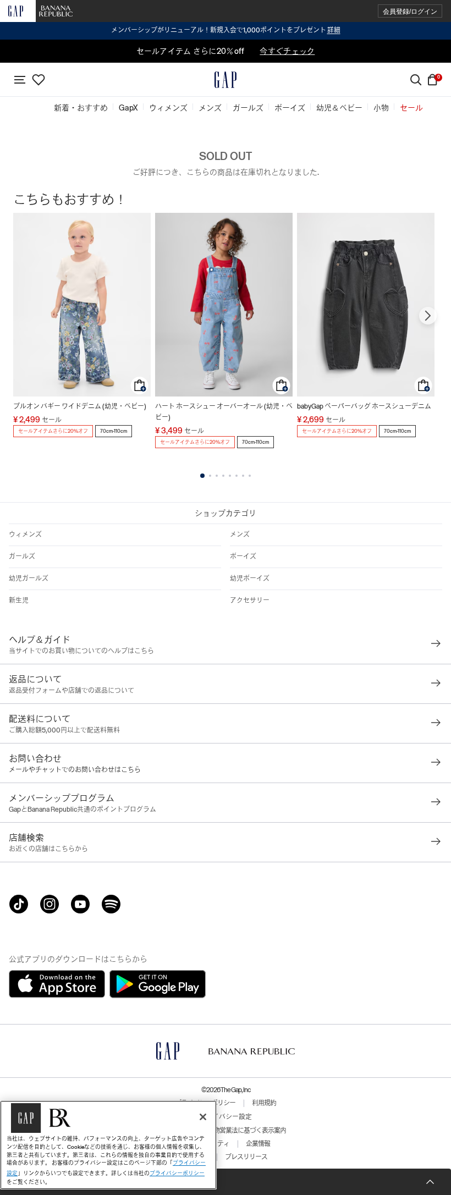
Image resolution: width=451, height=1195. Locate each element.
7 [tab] (243, 476)
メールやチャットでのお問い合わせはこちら (75, 770)
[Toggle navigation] (19, 79)
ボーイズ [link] (289, 107)
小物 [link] (381, 107)
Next (428, 315)
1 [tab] (202, 475)
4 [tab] (223, 476)
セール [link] (411, 107)
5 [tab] (230, 476)
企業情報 (258, 1144)
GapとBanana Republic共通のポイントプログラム (82, 809)
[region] (108, 1145)
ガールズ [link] (248, 107)
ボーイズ (243, 556)
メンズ (240, 534)
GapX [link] (128, 107)
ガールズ (22, 556)
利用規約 (264, 1103)
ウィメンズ (25, 534)
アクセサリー (250, 600)
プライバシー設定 (225, 1117)
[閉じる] (203, 1117)
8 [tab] (250, 476)
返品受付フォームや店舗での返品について (71, 691)
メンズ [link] (210, 107)
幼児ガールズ (28, 578)
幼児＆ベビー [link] (339, 107)
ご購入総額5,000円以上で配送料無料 (64, 730)
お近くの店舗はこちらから (48, 849)
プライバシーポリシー (177, 1173)
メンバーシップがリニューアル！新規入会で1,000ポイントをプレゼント (225, 30)
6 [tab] (236, 476)
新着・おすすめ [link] (81, 107)
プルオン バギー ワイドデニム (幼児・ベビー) (79, 406)
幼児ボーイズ (250, 578)
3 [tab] (217, 476)
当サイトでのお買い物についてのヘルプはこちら (81, 651)
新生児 (19, 600)
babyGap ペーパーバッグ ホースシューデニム (364, 406)
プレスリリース (246, 1157)
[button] (410, 11)
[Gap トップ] (226, 79)
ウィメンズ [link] (168, 107)
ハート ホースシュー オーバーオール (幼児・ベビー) (224, 412)
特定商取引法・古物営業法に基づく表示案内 (225, 1131)
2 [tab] (210, 476)
